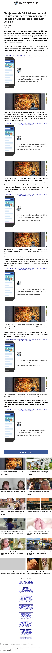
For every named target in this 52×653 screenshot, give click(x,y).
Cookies (19, 644)
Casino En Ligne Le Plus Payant (26, 624)
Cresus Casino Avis (26, 610)
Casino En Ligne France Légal (26, 622)
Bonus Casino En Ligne (26, 613)
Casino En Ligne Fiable (26, 597)
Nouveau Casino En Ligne (26, 602)
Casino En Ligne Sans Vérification (26, 590)
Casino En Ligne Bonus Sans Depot (26, 599)
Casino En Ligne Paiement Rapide (26, 617)
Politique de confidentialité (27, 644)
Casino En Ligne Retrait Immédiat (26, 626)
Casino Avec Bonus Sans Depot (26, 609)
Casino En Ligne (26, 584)
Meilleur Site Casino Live (26, 616)
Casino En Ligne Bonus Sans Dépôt (26, 612)
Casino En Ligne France (26, 589)
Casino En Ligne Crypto (26, 631)
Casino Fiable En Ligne (26, 633)
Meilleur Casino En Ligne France (26, 583)
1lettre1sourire (33, 183)
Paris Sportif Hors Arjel (26, 598)
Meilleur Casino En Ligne (26, 606)
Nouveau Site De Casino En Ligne (26, 601)
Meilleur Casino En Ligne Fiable (26, 581)
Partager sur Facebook (26, 452)
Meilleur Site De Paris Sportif (26, 600)
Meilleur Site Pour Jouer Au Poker (26, 591)
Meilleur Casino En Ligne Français (26, 585)
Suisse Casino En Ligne (26, 618)
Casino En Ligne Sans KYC (26, 625)
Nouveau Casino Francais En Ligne (26, 604)
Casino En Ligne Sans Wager (26, 632)
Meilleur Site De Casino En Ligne (26, 596)
